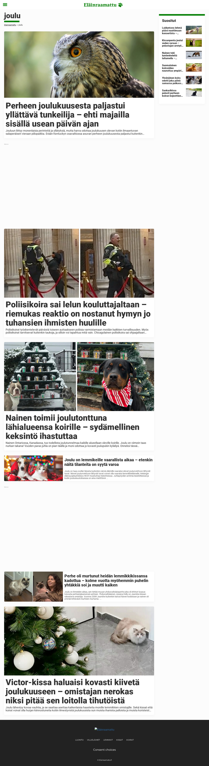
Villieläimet (93, 740)
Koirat (130, 740)
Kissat (119, 740)
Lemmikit (108, 740)
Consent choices (104, 749)
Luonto (79, 740)
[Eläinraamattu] (103, 5)
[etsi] (203, 5)
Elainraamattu (10, 25)
